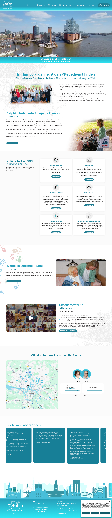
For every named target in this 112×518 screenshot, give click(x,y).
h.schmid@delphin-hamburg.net (72, 390)
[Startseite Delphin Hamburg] (7, 5)
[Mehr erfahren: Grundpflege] (89, 159)
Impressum (101, 515)
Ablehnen (95, 513)
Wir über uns (42, 5)
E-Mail (32, 120)
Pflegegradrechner (61, 513)
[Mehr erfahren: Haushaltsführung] (89, 187)
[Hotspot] (28, 385)
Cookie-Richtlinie (91, 515)
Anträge (71, 508)
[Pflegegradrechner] (110, 490)
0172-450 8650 (72, 388)
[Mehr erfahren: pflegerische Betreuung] (56, 187)
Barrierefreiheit (73, 510)
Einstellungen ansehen (105, 513)
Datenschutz (97, 515)
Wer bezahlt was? (81, 5)
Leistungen (53, 5)
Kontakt (92, 5)
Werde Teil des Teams (66, 5)
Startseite (31, 5)
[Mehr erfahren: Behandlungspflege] (56, 159)
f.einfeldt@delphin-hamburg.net (94, 390)
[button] (109, 501)
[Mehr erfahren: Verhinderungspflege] (56, 215)
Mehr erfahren (56, 176)
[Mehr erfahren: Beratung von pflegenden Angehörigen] (89, 215)
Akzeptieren (86, 513)
